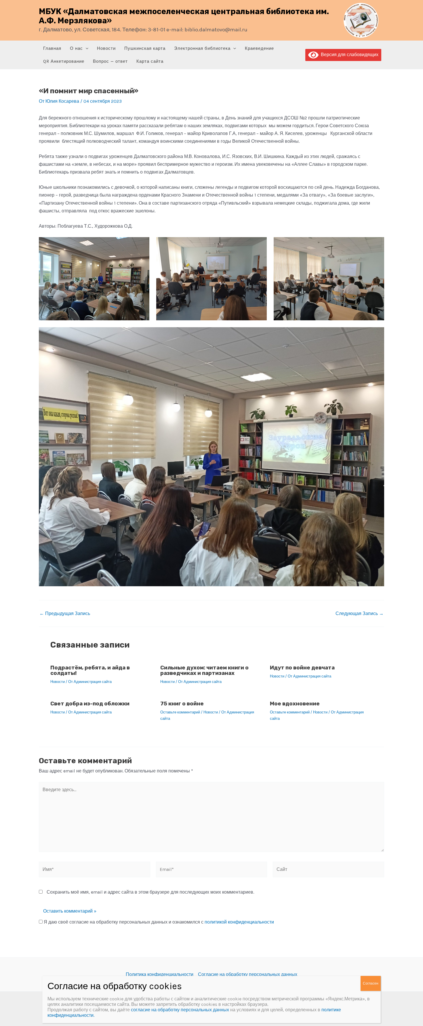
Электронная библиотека (202, 48)
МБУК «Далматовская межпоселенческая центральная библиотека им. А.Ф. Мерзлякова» (184, 16)
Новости (106, 48)
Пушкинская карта (144, 48)
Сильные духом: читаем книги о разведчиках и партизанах (204, 670)
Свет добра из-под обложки (89, 703)
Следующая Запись (360, 613)
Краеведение (259, 48)
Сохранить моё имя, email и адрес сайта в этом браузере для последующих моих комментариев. (150, 892)
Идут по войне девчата (302, 667)
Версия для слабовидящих (348, 54)
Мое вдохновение (295, 703)
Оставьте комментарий (180, 712)
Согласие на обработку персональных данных (247, 974)
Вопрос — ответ (110, 61)
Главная (52, 48)
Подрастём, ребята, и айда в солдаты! (90, 670)
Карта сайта (149, 61)
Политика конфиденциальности (159, 974)
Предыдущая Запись (64, 613)
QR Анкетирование (63, 61)
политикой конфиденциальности (239, 922)
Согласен (370, 983)
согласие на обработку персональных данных (180, 1009)
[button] (85, 48)
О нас (76, 48)
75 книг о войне (182, 703)
